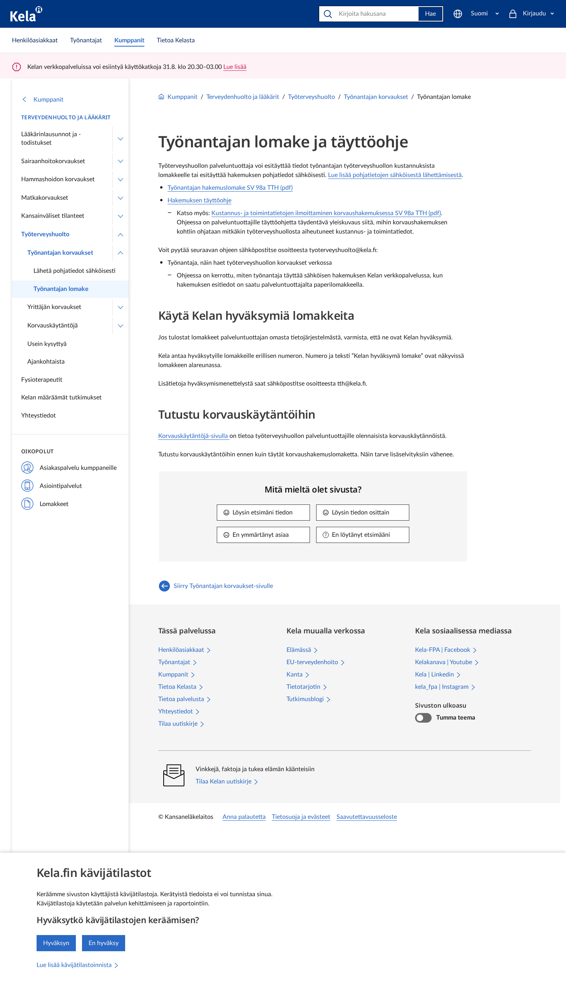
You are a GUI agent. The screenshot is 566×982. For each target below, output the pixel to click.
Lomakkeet (54, 504)
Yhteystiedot (38, 416)
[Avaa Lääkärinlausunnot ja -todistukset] (120, 139)
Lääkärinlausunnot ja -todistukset (51, 138)
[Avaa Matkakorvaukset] (120, 198)
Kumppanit (48, 100)
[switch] (423, 718)
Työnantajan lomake (61, 289)
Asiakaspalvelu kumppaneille (78, 468)
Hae (430, 14)
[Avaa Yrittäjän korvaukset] (120, 307)
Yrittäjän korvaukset (54, 307)
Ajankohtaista (46, 362)
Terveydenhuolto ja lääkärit (66, 117)
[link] (35, 40)
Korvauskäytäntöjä (52, 325)
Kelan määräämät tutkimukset (61, 397)
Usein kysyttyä (47, 344)
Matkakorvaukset (44, 198)
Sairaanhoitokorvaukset (53, 161)
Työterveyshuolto (45, 234)
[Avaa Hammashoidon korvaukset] (120, 180)
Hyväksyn (56, 943)
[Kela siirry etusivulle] (26, 14)
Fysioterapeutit (41, 380)
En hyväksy (104, 943)
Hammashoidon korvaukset (58, 179)
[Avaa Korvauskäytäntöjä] (120, 326)
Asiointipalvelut (61, 486)
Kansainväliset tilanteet (52, 216)
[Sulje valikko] (120, 235)
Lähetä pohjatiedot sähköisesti (74, 271)
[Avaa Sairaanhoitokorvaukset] (120, 161)
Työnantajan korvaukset (60, 253)
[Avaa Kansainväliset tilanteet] (120, 216)
